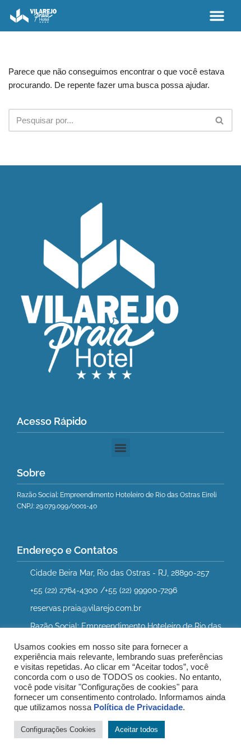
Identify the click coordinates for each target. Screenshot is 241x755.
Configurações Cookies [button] (58, 729)
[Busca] (220, 120)
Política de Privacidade (138, 707)
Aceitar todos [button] (136, 729)
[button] (217, 15)
